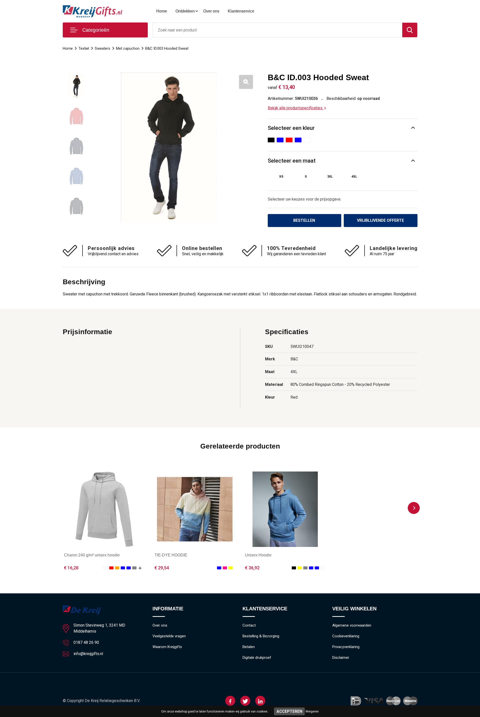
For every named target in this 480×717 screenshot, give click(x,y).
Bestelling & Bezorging (260, 636)
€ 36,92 (252, 567)
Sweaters (102, 48)
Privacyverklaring (346, 647)
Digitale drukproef (256, 657)
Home (161, 11)
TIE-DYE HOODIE (170, 555)
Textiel (83, 48)
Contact (249, 625)
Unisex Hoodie (258, 555)
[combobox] (277, 30)
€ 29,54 (161, 567)
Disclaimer (340, 657)
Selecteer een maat (292, 161)
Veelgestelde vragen (169, 636)
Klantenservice (241, 11)
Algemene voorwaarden (351, 625)
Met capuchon (128, 48)
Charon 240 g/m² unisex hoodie (92, 555)
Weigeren (312, 711)
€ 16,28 (71, 567)
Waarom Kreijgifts (167, 647)
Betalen (248, 647)
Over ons (211, 11)
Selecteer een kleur (291, 128)
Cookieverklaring (345, 636)
